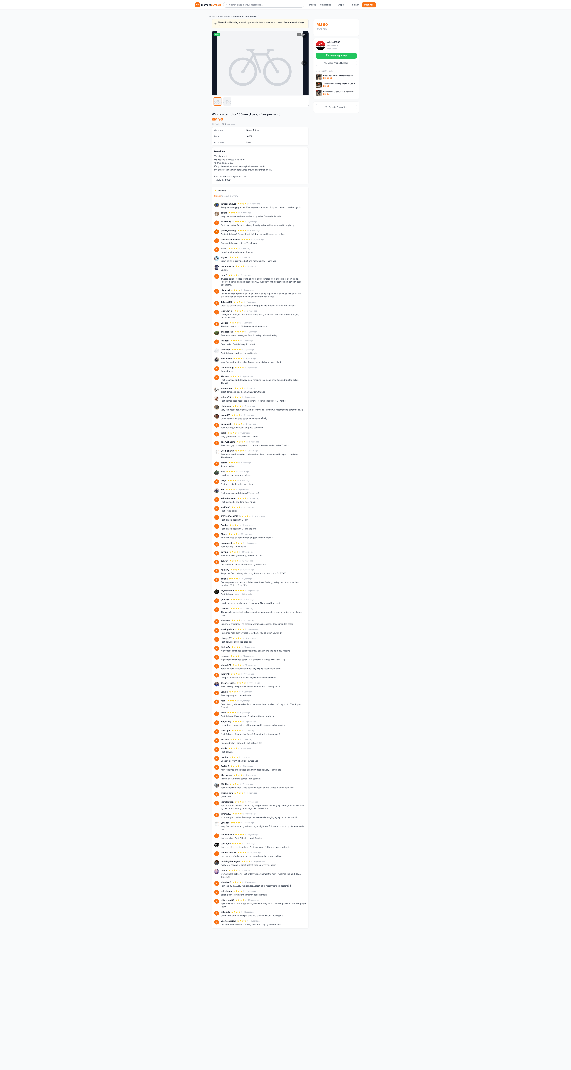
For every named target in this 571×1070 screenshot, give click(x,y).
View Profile (332, 49)
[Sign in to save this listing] (304, 35)
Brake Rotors (224, 16)
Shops (341, 4)
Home (212, 16)
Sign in (217, 196)
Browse (312, 4)
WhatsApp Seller (338, 55)
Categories (325, 4)
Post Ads (369, 4)
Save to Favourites (338, 107)
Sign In (355, 4)
